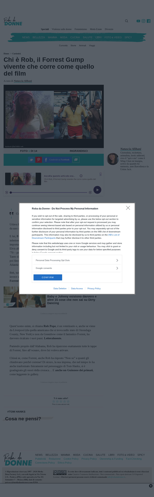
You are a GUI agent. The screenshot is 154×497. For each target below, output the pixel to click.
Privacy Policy (94, 288)
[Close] (129, 209)
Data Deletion (60, 288)
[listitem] (77, 260)
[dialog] (77, 248)
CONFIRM (48, 277)
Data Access (77, 288)
